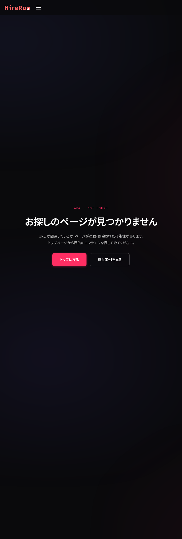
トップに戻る (69, 259)
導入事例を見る (110, 259)
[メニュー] (38, 7)
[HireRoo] (17, 7)
